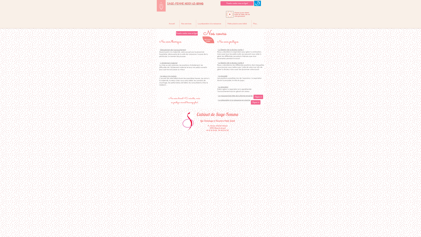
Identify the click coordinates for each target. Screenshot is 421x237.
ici (240, 12)
